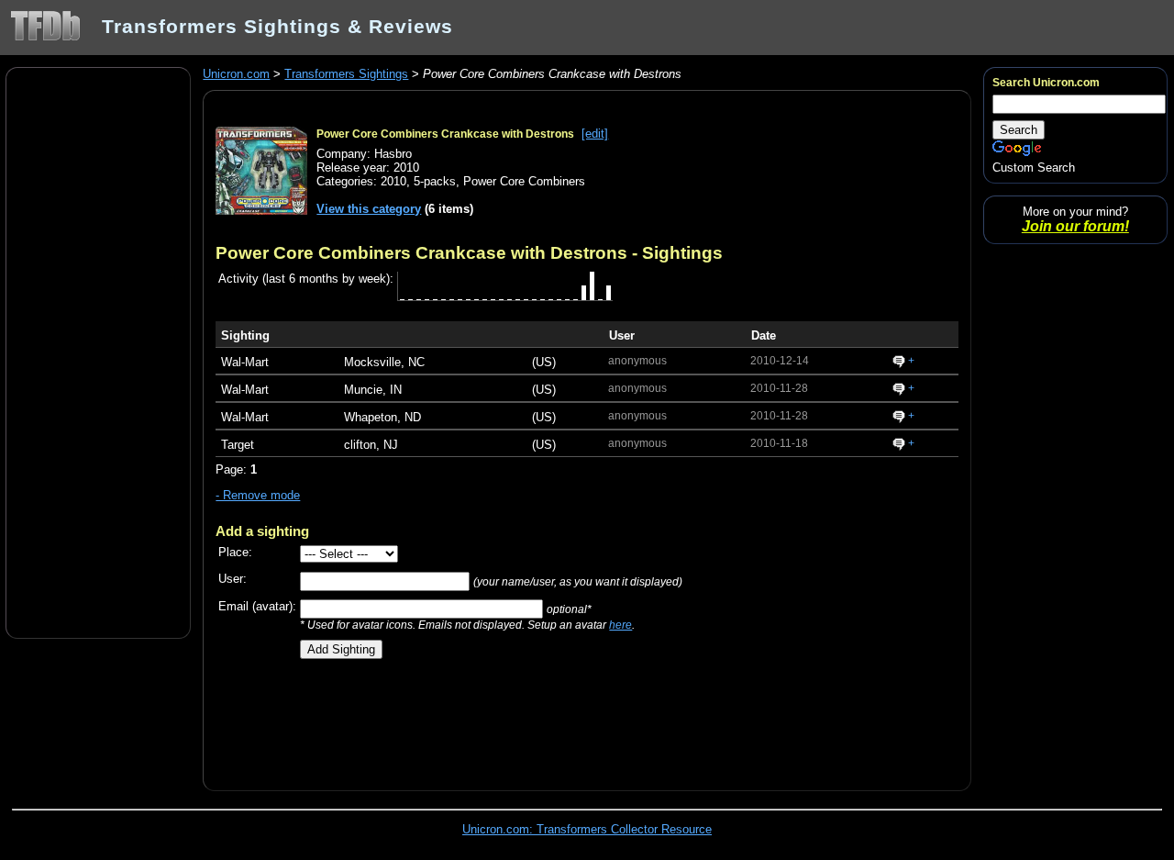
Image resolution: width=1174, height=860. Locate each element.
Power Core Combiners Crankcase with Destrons (445, 134)
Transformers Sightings (346, 74)
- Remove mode (258, 495)
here (620, 625)
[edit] (594, 133)
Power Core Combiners (524, 181)
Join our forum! (1075, 226)
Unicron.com (236, 74)
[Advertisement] (98, 351)
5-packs (435, 181)
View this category (368, 209)
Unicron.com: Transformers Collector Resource (587, 829)
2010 (393, 181)
